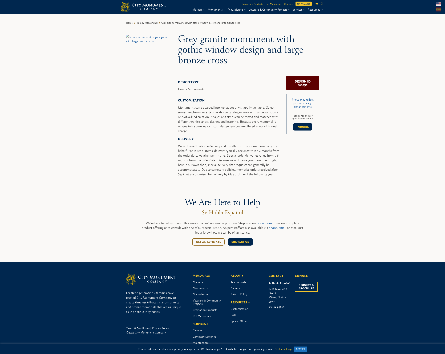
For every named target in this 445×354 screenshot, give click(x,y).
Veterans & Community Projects (268, 9)
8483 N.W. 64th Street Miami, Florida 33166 (278, 294)
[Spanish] (438, 9)
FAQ (233, 314)
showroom (264, 222)
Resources (314, 9)
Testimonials (238, 282)
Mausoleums (236, 9)
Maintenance (201, 342)
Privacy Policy (160, 328)
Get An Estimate (208, 242)
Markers (197, 9)
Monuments (215, 9)
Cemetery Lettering (204, 336)
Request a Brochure (306, 286)
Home (129, 22)
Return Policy (239, 294)
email (282, 227)
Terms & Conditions (138, 328)
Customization (239, 308)
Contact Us (240, 242)
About (236, 275)
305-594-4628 (303, 3)
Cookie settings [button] (283, 349)
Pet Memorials (273, 4)
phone (273, 227)
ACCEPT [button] (300, 349)
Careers (235, 288)
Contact (288, 4)
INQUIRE (303, 127)
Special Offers (239, 321)
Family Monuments (147, 23)
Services (298, 9)
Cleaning (198, 330)
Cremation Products (252, 4)
